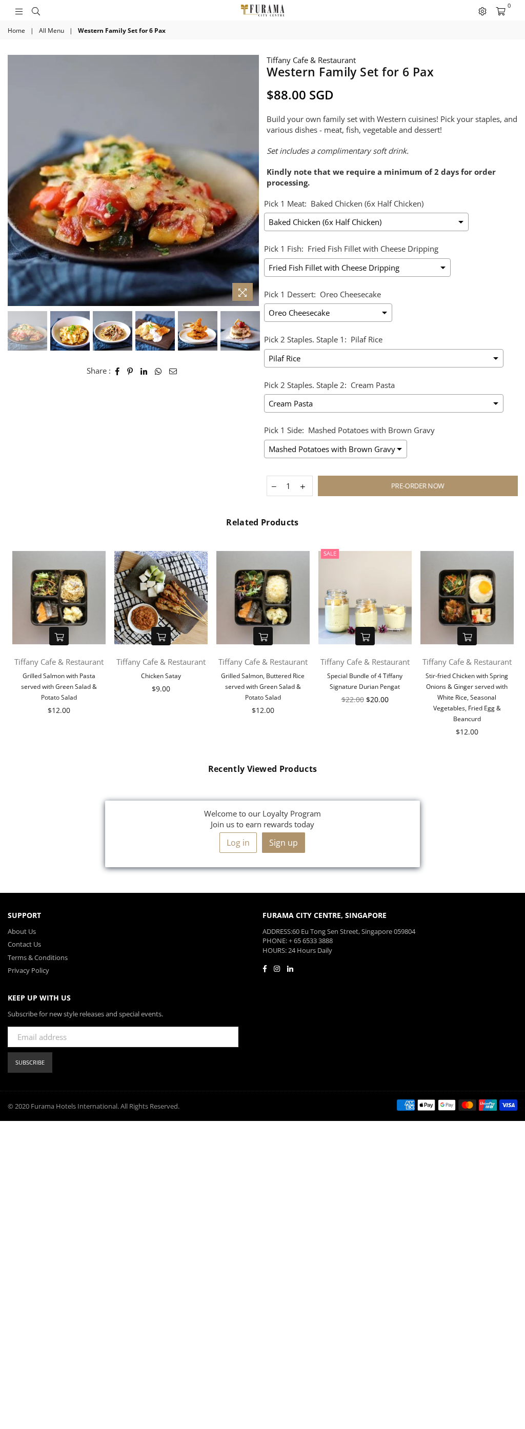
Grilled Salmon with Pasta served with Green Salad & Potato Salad (59, 686)
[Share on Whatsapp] (158, 370)
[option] (133, 180)
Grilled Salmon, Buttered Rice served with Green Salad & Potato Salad (263, 686)
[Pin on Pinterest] (130, 370)
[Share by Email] (173, 370)
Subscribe (30, 1062)
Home (16, 31)
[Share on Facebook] (117, 370)
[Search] (36, 10)
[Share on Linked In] (144, 370)
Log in (238, 842)
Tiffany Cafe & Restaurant (311, 60)
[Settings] (482, 10)
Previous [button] (17, 181)
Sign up (283, 842)
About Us (22, 931)
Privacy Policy (28, 970)
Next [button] (250, 181)
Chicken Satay (161, 675)
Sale (330, 553)
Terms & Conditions (38, 957)
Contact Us (24, 944)
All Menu (51, 31)
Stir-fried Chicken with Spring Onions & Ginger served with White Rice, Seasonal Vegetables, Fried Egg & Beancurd (467, 697)
